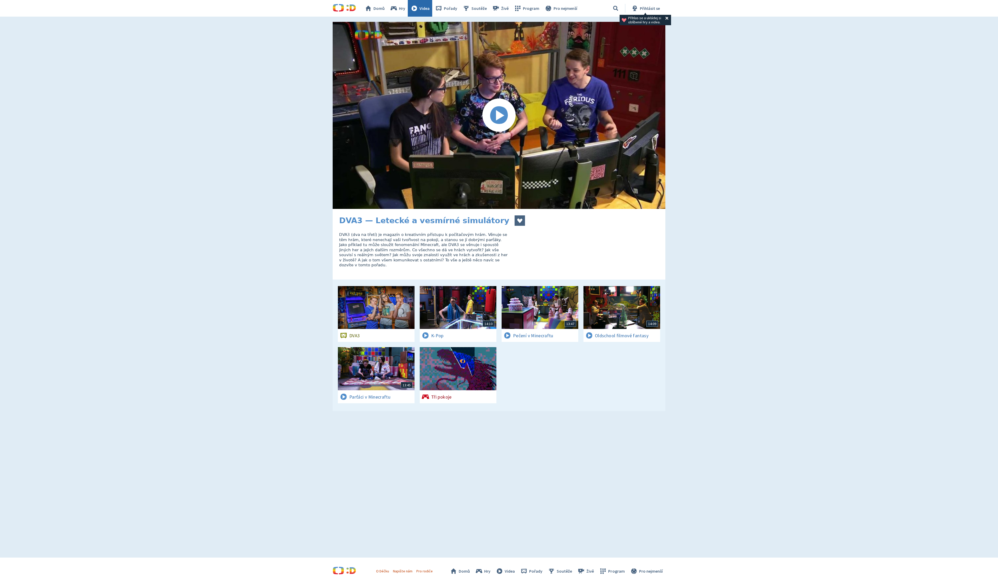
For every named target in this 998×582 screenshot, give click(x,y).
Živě (505, 8)
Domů (379, 8)
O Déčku (382, 571)
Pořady (450, 8)
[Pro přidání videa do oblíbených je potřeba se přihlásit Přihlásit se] (520, 220)
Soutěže (479, 8)
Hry (402, 8)
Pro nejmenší (565, 8)
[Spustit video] (499, 115)
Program (531, 8)
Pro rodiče (424, 571)
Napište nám (402, 571)
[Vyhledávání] (615, 8)
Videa (424, 8)
